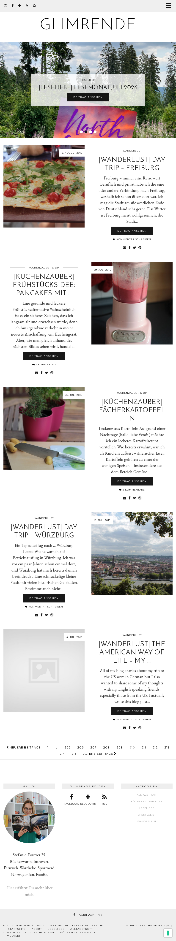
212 (155, 747)
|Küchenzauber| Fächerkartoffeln (132, 410)
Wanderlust (132, 150)
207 (93, 747)
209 (120, 747)
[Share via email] (124, 247)
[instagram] (5, 6)
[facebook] (13, 6)
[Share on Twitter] (134, 247)
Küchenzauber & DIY (44, 267)
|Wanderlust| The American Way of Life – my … (132, 652)
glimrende (88, 25)
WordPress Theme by (149, 925)
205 (68, 747)
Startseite (17, 928)
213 (167, 747)
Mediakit (14, 935)
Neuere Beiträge (25, 747)
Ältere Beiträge (98, 753)
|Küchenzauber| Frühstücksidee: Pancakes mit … (44, 285)
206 (80, 747)
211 (144, 747)
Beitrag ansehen (88, 97)
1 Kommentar (45, 364)
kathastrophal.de (87, 925)
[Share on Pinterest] (140, 247)
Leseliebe (146, 808)
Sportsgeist (147, 814)
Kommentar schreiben (133, 239)
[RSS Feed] (27, 6)
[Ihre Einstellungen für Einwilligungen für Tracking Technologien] (168, 933)
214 (62, 753)
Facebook (89, 914)
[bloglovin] (19, 6)
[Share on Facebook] (129, 247)
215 (74, 753)
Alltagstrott (147, 794)
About (37, 928)
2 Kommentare (133, 489)
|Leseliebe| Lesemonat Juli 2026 (88, 88)
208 (106, 747)
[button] (170, 6)
